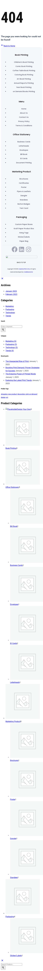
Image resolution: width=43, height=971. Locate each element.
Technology (10, 312)
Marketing (10, 306)
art (7, 397)
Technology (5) (12, 347)
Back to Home (8, 46)
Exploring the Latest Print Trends (19, 380)
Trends (8, 316)
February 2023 (11, 294)
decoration (21, 394)
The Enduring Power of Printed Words (21, 374)
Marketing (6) (11, 341)
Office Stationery (21, 134)
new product (12, 394)
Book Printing (21, 54)
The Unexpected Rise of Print (17, 361)
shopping (4, 394)
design (3, 397)
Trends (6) (10, 351)
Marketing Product (21, 171)
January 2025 (11, 291)
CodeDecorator (28, 272)
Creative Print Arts (24, 269)
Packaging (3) (11, 344)
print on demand (31, 394)
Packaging (21, 217)
